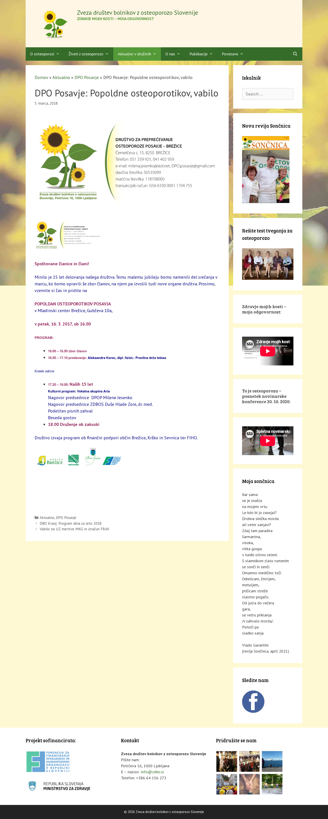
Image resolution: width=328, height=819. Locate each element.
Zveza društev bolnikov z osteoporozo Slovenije (137, 12)
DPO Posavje (87, 77)
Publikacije (198, 53)
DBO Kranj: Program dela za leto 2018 (71, 523)
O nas (170, 53)
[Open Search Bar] (295, 54)
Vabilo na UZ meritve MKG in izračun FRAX (74, 529)
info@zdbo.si (152, 771)
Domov (41, 77)
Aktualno (61, 77)
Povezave (230, 53)
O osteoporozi (42, 53)
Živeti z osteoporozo (86, 53)
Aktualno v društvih (134, 53)
